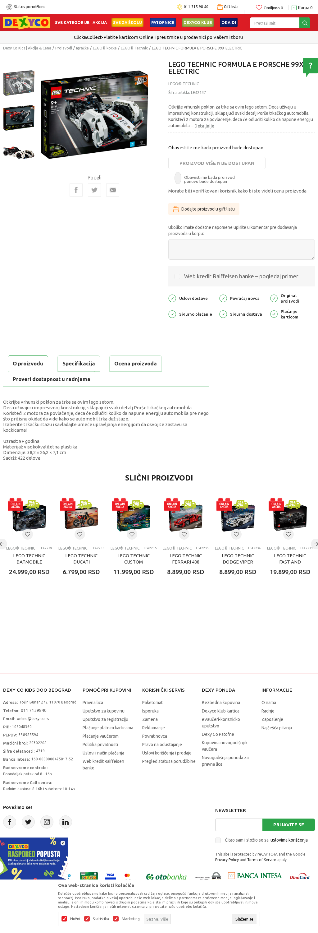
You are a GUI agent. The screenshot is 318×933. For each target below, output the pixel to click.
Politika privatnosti (100, 744)
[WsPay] (208, 877)
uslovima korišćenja (289, 840)
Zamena (150, 719)
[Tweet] (94, 190)
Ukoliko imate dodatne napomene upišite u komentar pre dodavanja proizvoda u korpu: (232, 230)
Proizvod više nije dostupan (216, 163)
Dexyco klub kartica (220, 710)
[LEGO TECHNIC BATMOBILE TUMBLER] (29, 518)
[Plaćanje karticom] (274, 313)
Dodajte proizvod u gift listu (208, 209)
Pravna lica (93, 702)
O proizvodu (28, 363)
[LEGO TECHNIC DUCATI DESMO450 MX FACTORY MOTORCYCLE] (81, 518)
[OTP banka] (166, 877)
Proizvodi (63, 48)
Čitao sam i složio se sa (266, 840)
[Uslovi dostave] (172, 297)
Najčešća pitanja (276, 727)
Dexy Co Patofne (218, 734)
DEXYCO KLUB (198, 22)
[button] (27, 534)
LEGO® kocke (105, 48)
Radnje (268, 710)
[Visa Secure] (110, 877)
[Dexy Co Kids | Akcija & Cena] (26, 22)
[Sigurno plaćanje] (172, 313)
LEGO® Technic (134, 48)
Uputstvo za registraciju (105, 719)
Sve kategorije (72, 22)
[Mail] (113, 190)
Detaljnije (204, 125)
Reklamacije (153, 727)
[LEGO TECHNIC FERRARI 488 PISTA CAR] (185, 518)
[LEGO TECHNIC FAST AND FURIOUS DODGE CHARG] (290, 518)
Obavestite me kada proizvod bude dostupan (215, 147)
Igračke (82, 48)
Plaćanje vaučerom (101, 736)
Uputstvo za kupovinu (104, 710)
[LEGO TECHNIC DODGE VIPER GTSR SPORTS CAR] (238, 518)
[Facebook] (76, 190)
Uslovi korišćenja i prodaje (167, 752)
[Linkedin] (65, 822)
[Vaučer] (89, 877)
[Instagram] (47, 822)
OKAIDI (228, 22)
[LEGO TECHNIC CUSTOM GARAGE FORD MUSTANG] (133, 518)
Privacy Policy (227, 860)
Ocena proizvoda (135, 363)
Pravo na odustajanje (162, 744)
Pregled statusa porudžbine (169, 761)
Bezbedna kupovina (221, 702)
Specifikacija (78, 363)
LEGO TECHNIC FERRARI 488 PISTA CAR (186, 562)
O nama (268, 702)
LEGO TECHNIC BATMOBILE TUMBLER (29, 562)
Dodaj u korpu (39, 608)
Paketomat (152, 702)
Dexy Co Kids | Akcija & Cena (27, 48)
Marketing (131, 919)
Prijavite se (288, 824)
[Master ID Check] (130, 877)
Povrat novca (154, 736)
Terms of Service (261, 860)
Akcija (100, 22)
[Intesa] (255, 877)
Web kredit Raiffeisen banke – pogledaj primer (241, 276)
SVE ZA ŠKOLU (127, 22)
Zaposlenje (272, 719)
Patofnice (162, 22)
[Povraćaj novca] (223, 297)
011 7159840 (34, 710)
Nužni (75, 919)
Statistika (101, 919)
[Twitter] (28, 822)
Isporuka (150, 710)
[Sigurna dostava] (223, 313)
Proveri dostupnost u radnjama (51, 379)
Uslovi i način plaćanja (103, 752)
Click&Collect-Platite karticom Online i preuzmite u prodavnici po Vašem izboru (158, 37)
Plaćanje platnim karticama (108, 727)
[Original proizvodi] (274, 297)
